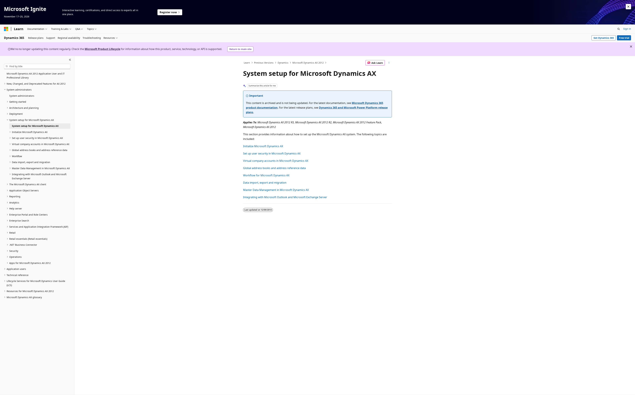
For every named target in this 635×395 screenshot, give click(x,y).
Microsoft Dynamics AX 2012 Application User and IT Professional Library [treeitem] (36, 75)
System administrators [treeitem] (21, 95)
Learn (247, 62)
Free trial (624, 37)
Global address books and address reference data (274, 168)
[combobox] (37, 66)
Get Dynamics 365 (603, 37)
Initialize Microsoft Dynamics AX (263, 146)
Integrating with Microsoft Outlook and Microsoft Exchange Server (285, 197)
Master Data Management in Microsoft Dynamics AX (276, 190)
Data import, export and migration (264, 182)
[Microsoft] (6, 29)
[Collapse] (70, 60)
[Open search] (618, 29)
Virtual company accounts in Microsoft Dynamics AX (275, 161)
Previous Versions (264, 62)
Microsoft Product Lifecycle (102, 49)
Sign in (627, 28)
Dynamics (283, 62)
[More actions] (389, 62)
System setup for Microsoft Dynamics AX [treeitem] (35, 125)
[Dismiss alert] (628, 6)
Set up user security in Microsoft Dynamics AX (271, 153)
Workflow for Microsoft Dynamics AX (266, 175)
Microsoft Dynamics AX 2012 (308, 62)
